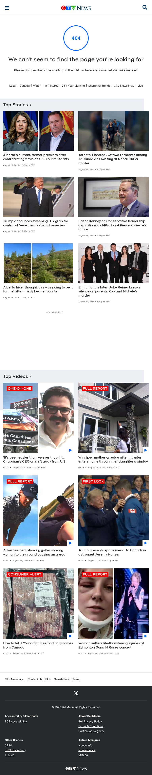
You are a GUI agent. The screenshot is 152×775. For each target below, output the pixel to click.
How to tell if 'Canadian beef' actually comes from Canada (38, 645)
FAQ (48, 679)
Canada (25, 85)
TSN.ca (9, 755)
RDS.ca (83, 755)
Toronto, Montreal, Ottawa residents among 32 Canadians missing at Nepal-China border (112, 159)
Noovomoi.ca (86, 750)
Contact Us (35, 679)
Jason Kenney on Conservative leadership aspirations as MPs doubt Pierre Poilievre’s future (112, 225)
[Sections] (7, 8)
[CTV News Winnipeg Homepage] (76, 8)
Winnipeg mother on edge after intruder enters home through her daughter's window (113, 460)
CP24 (8, 745)
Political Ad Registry (91, 731)
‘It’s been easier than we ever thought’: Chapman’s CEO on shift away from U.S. (34, 460)
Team (76, 679)
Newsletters (61, 679)
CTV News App (15, 679)
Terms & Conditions (90, 726)
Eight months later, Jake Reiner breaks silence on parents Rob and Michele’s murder (109, 291)
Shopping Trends (99, 85)
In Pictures (51, 85)
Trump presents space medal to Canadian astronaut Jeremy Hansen (112, 552)
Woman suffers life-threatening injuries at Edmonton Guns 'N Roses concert (111, 645)
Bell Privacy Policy (90, 721)
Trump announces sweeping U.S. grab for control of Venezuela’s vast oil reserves (35, 223)
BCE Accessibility (16, 721)
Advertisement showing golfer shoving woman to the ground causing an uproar (35, 552)
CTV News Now (124, 85)
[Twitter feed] (76, 693)
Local (12, 85)
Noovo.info (85, 745)
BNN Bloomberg (15, 750)
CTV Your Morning (73, 85)
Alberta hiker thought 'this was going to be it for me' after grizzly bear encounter (38, 289)
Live (140, 85)
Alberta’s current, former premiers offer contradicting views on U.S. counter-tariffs (36, 157)
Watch (37, 85)
